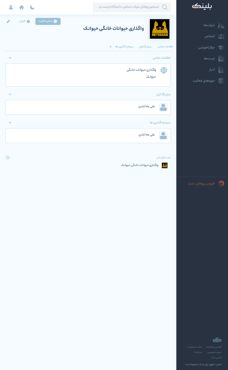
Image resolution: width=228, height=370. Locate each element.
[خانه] (21, 7)
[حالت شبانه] (32, 7)
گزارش (22, 21)
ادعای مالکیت (45, 21)
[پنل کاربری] (11, 7)
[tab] (165, 46)
